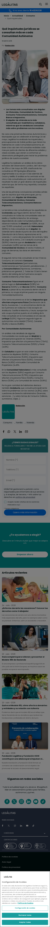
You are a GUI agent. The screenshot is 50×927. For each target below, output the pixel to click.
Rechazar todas (25, 915)
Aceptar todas (25, 922)
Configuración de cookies (25, 908)
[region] (25, 899)
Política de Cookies (25, 903)
